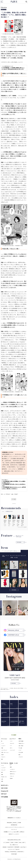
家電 (2, 781)
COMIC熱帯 (16, 847)
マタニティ (3, 756)
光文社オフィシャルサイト (14, 834)
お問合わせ (22, 831)
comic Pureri (22, 847)
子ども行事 (21, 752)
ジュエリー (3, 745)
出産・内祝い (21, 745)
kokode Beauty (13, 851)
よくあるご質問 (15, 831)
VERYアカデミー (13, 771)
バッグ (2, 743)
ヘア (11, 745)
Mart (20, 842)
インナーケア (12, 750)
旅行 (2, 772)
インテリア (3, 767)
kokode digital (14, 853)
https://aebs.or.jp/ (18, 811)
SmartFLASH (10, 847)
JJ (3, 842)
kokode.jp (7, 851)
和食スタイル (15, 844)
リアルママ (21, 756)
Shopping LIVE (4, 791)
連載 (11, 767)
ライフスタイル (4, 763)
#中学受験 (14, 499)
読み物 (11, 778)
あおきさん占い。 (5, 785)
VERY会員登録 (4, 796)
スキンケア (12, 743)
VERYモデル (12, 773)
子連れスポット (21, 743)
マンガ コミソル (11, 849)
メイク (11, 741)
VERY (12, 842)
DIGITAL (15, 822)
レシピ (2, 765)
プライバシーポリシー (18, 827)
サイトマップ (14, 829)
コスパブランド (4, 750)
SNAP (2, 754)
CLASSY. (8, 842)
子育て (19, 738)
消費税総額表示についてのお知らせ (14, 817)
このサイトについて (9, 827)
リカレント (12, 776)
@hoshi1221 (5, 473)
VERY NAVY (14, 2)
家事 (2, 774)
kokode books (20, 851)
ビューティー (13, 738)
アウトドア (3, 770)
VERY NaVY (4, 793)
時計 (2, 759)
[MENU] (2, 1)
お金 (2, 779)
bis (10, 844)
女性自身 (4, 847)
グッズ (20, 750)
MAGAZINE (9, 822)
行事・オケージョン (5, 752)
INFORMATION (14, 824)
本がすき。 (18, 849)
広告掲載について (7, 831)
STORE (19, 822)
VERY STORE (4, 788)
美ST (23, 842)
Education (4, 7)
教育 (19, 754)
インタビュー (12, 769)
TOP (1, 688)
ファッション (4, 738)
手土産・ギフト (4, 776)
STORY (16, 842)
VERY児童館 (21, 741)
